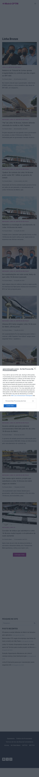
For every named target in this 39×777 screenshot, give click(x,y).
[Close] (35, 369)
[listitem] (19, 401)
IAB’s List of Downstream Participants (21, 395)
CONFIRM (10, 405)
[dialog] (19, 388)
